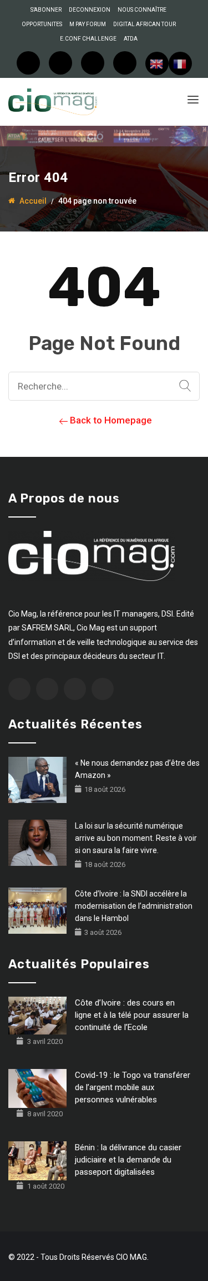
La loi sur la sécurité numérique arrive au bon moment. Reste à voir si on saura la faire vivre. (136, 838)
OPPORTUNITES (42, 24)
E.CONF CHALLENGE (88, 39)
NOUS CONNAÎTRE (142, 10)
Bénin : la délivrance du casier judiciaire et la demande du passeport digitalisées (128, 1159)
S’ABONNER (46, 10)
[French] (180, 63)
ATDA (131, 39)
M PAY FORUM (87, 24)
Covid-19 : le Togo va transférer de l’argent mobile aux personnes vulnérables (132, 1087)
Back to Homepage (110, 420)
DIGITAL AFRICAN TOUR (144, 24)
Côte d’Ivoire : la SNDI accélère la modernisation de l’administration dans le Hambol (133, 906)
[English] (157, 63)
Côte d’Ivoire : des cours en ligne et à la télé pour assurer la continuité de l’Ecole (132, 1015)
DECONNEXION (89, 10)
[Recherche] (185, 386)
